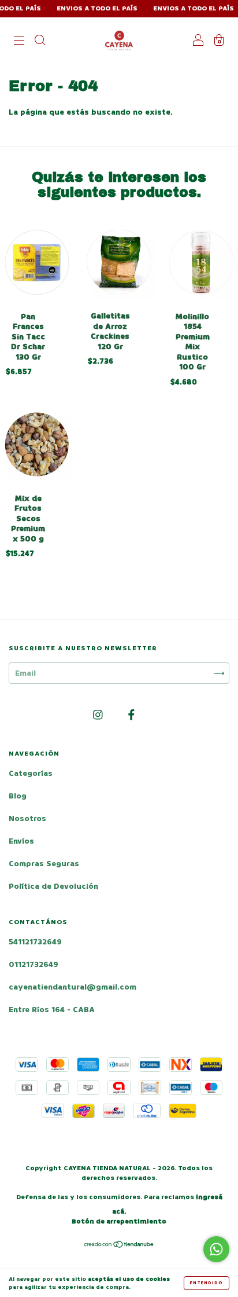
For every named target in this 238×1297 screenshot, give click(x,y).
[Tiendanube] (119, 1245)
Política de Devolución (53, 886)
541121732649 (35, 941)
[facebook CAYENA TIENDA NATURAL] (131, 715)
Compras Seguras (44, 863)
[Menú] (19, 41)
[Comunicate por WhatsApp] (216, 1249)
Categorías (31, 773)
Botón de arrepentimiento (119, 1221)
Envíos (21, 841)
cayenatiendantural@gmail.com (72, 986)
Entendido (206, 1283)
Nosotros (27, 818)
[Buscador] (40, 41)
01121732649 (33, 964)
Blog (18, 795)
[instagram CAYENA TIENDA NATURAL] (99, 715)
